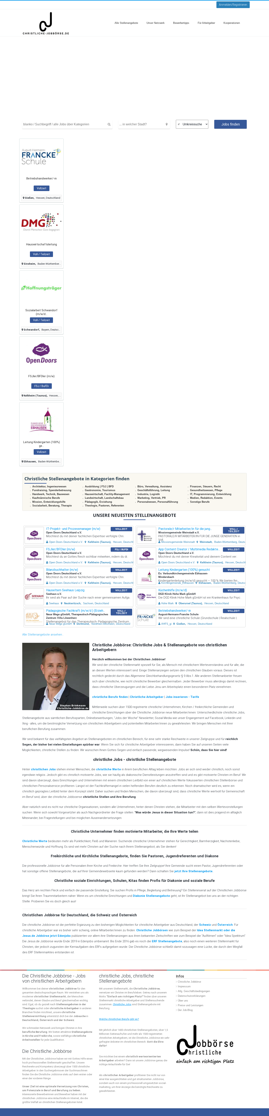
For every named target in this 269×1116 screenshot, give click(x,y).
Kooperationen (232, 22)
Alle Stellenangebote (126, 22)
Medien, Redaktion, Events (206, 497)
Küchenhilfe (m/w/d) (172, 590)
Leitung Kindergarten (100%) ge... (41, 444)
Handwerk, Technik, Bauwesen (50, 494)
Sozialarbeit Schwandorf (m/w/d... (41, 312)
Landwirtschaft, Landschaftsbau (104, 497)
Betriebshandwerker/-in (41, 178)
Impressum (184, 986)
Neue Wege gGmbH (60, 623)
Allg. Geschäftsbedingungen (194, 991)
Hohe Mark (167, 603)
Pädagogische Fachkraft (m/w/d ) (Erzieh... (75, 611)
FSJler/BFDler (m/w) (41, 376)
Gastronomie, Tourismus (100, 490)
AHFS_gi (166, 623)
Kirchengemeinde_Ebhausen (177, 582)
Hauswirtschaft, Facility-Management (107, 494)
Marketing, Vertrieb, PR (151, 497)
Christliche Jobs (122, 1004)
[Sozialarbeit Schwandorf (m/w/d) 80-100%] (41, 287)
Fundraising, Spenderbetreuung (51, 490)
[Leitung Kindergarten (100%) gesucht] (41, 419)
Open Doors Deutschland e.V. (66, 541)
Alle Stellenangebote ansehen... (43, 634)
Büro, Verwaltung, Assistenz (154, 486)
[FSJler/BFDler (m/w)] (41, 353)
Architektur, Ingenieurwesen (49, 486)
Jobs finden (230, 124)
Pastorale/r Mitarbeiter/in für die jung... (185, 529)
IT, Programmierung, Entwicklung (210, 494)
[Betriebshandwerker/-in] (41, 156)
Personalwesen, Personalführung (157, 501)
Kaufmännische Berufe (46, 497)
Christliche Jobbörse (189, 981)
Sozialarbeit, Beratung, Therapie (52, 505)
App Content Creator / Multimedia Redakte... (189, 549)
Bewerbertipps (181, 22)
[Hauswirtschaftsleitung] (41, 222)
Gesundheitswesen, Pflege (206, 490)
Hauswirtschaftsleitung (41, 244)
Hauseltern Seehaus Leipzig (65, 590)
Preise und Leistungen (190, 1005)
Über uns (183, 1000)
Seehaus (54, 603)
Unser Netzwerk (156, 22)
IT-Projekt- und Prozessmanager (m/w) (73, 529)
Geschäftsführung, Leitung (153, 490)
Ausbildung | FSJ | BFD (99, 486)
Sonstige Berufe (200, 501)
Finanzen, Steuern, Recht (205, 486)
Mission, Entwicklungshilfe (48, 501)
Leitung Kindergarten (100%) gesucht (184, 570)
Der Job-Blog (185, 1010)
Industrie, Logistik (148, 494)
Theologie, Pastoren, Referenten (104, 505)
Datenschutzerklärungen (191, 995)
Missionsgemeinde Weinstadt (178, 541)
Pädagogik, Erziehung (98, 501)
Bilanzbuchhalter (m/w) (62, 570)
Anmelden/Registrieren (233, 4)
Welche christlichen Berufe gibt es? (119, 1019)
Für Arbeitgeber (206, 22)
